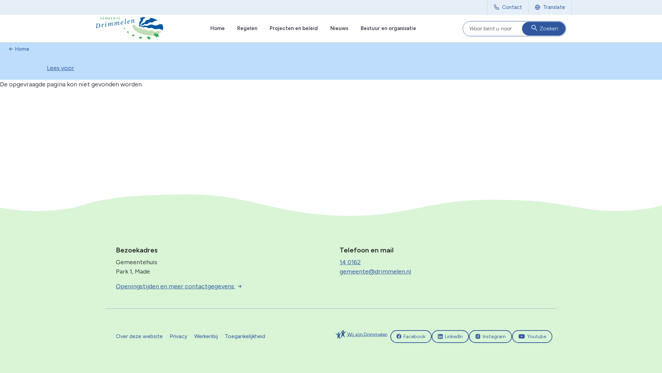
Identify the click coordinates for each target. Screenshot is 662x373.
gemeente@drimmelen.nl (375, 271)
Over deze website (139, 336)
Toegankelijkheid (245, 336)
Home (217, 28)
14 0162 (350, 262)
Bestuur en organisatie (388, 28)
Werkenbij (206, 336)
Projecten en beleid (294, 28)
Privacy (178, 336)
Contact (512, 7)
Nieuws (339, 28)
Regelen (247, 28)
